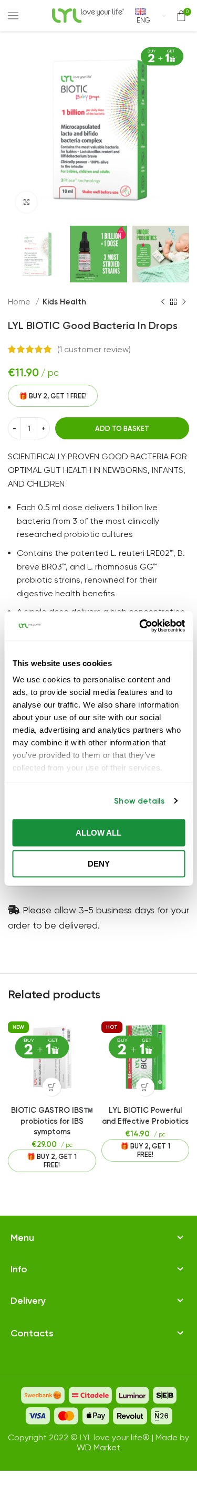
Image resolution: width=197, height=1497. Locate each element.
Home (20, 302)
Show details (139, 801)
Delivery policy (38, 1288)
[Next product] (184, 302)
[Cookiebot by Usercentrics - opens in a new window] (140, 626)
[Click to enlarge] (26, 202)
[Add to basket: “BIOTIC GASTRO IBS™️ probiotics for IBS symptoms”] (52, 1087)
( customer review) (94, 349)
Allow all (98, 832)
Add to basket (122, 429)
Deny (99, 863)
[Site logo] (88, 15)
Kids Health (64, 302)
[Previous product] (163, 302)
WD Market (98, 1447)
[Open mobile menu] (13, 15)
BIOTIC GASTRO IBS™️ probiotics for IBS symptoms (52, 1120)
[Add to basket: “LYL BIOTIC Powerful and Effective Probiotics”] (145, 1087)
